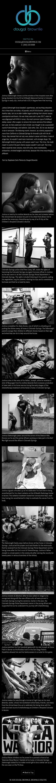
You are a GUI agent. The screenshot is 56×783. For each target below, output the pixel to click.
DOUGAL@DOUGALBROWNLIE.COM (28, 42)
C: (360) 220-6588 (28, 45)
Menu (29, 51)
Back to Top (28, 772)
